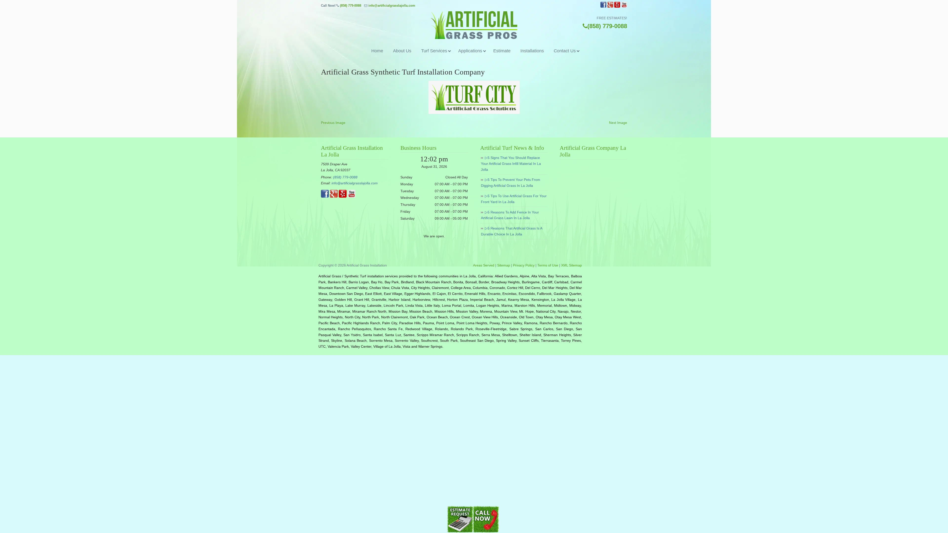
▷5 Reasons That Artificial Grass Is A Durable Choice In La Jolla (511, 231)
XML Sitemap (571, 265)
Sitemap (503, 265)
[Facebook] (603, 6)
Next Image (618, 123)
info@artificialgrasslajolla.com (391, 5)
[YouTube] (624, 6)
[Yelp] (617, 6)
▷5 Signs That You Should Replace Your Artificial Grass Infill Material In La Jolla (511, 163)
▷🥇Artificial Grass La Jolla (474, 25)
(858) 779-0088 (350, 5)
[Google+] (610, 6)
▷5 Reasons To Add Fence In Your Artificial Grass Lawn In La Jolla (510, 215)
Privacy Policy (523, 265)
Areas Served (483, 265)
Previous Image (333, 123)
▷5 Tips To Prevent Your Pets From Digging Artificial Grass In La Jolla (510, 183)
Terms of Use (547, 265)
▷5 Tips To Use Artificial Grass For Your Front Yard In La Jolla (514, 199)
